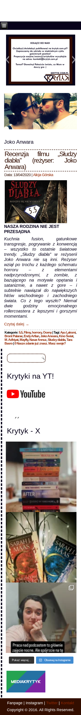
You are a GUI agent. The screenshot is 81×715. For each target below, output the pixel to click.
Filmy (27, 332)
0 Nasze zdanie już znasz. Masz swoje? (40, 343)
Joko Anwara (49, 336)
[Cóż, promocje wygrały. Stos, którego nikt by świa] (41, 477)
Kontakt (67, 703)
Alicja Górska (43, 175)
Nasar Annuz (37, 339)
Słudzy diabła (56, 339)
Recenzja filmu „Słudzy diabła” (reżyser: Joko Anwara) (41, 160)
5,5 (20, 332)
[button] (7, 59)
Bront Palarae (13, 336)
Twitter (52, 703)
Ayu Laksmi (68, 332)
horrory (37, 332)
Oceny (47, 332)
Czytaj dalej (16, 324)
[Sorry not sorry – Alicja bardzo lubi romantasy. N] (41, 547)
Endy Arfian (31, 336)
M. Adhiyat (11, 339)
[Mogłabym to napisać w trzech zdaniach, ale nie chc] (41, 617)
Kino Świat (66, 336)
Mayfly (24, 339)
